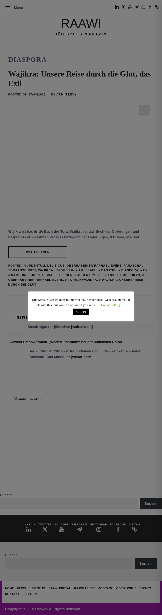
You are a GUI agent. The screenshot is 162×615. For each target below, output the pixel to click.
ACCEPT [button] (81, 311)
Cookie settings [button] (111, 305)
